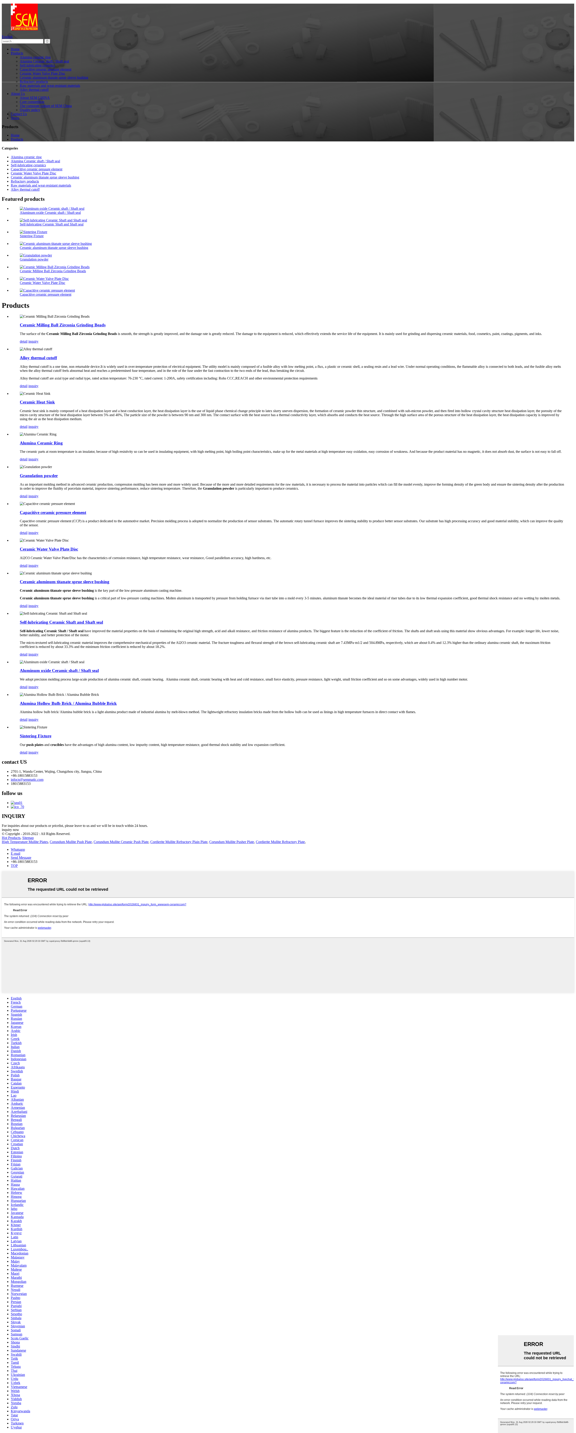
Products (17, 53)
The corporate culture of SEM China (46, 106)
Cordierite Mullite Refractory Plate (280, 842)
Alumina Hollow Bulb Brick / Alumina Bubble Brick (68, 703)
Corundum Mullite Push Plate (71, 842)
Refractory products (34, 81)
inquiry (33, 341)
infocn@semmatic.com (27, 779)
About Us (18, 94)
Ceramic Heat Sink (37, 402)
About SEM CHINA (35, 98)
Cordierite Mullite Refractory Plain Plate (178, 842)
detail (23, 341)
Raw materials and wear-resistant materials (50, 85)
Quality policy (30, 110)
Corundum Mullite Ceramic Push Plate (121, 842)
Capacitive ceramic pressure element (45, 69)
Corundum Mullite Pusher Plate (231, 842)
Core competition (32, 102)
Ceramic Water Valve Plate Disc (42, 73)
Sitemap (28, 838)
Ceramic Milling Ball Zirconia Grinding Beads (53, 271)
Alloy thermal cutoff (34, 90)
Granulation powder (34, 259)
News (15, 118)
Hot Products (11, 838)
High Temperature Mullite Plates (25, 842)
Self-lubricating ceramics (37, 65)
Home (15, 49)
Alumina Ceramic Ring (41, 443)
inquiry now (10, 830)
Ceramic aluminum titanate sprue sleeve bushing (54, 77)
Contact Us (19, 114)
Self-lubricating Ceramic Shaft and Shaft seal (51, 224)
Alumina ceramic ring (35, 57)
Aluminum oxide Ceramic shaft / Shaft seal (50, 212)
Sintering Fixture (32, 236)
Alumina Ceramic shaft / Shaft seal (44, 61)
